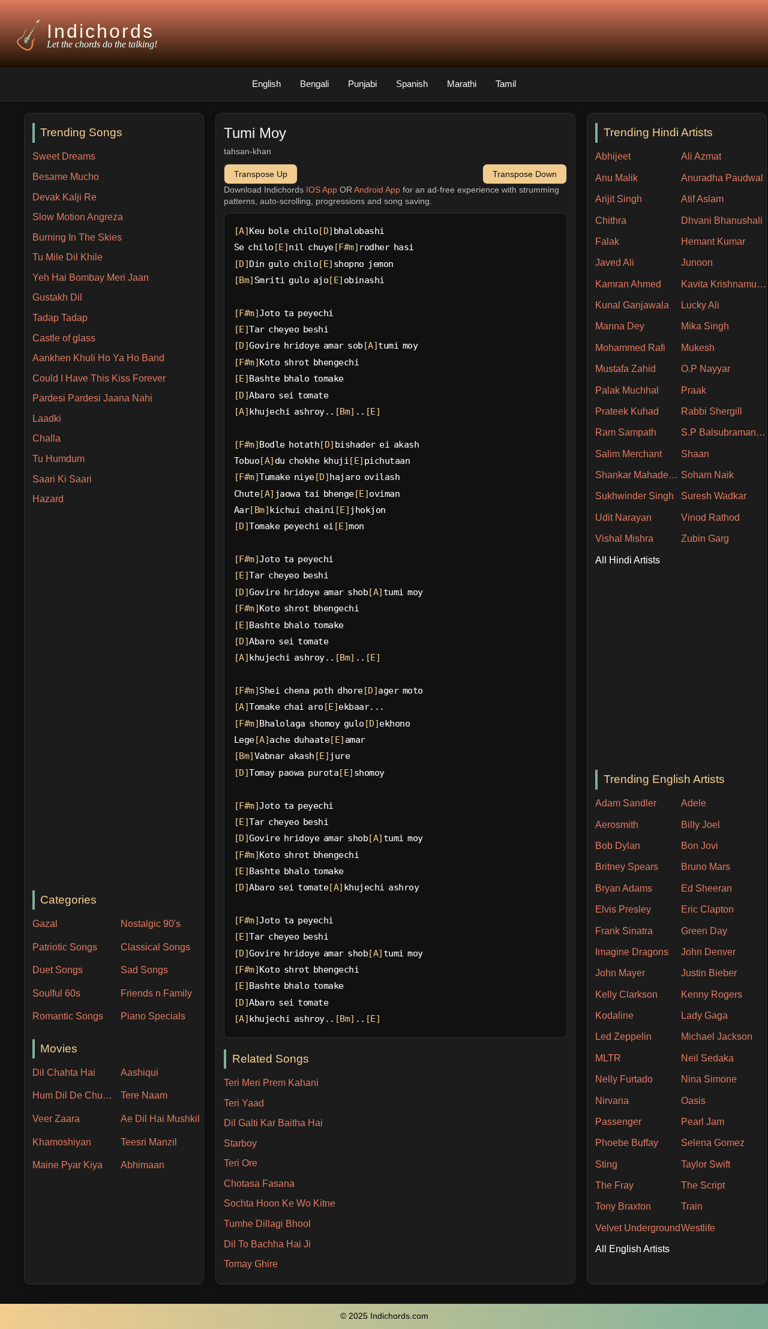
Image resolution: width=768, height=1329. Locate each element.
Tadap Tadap (60, 318)
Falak (607, 241)
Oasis (693, 1101)
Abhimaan (142, 1165)
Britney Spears (626, 867)
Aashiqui (139, 1072)
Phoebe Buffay (626, 1143)
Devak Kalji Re (64, 197)
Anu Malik (616, 178)
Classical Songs (155, 947)
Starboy (240, 1143)
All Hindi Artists (627, 560)
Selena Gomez (713, 1143)
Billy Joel (700, 825)
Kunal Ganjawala (632, 305)
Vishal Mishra (624, 538)
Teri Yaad (244, 1103)
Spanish (412, 84)
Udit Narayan (623, 517)
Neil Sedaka (707, 1058)
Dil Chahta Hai (63, 1072)
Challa (46, 438)
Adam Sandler (625, 803)
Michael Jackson (716, 1036)
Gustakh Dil (57, 297)
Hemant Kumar (713, 241)
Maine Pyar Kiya (67, 1165)
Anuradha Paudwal (722, 178)
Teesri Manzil (149, 1142)
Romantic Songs (67, 1016)
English (266, 84)
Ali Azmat (701, 156)
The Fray (614, 1185)
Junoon (697, 262)
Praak (693, 390)
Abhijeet (613, 156)
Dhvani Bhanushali (722, 220)
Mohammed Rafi (630, 348)
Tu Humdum (58, 459)
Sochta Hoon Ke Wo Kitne (279, 1203)
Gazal (45, 924)
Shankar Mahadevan (638, 475)
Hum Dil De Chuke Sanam (73, 1095)
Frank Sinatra (624, 931)
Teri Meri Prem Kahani (271, 1083)
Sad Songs (144, 970)
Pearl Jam (702, 1122)
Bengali (314, 84)
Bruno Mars (705, 867)
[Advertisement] (117, 699)
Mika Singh (705, 326)
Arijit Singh (618, 199)
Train (692, 1206)
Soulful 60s (56, 993)
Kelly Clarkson (626, 994)
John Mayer (620, 973)
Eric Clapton (707, 909)
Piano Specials (153, 1016)
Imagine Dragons (631, 952)
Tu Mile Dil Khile (67, 257)
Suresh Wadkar (713, 496)
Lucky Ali (700, 305)
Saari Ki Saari (62, 479)
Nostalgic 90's (151, 924)
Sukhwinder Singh (634, 496)
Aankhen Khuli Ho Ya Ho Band (98, 358)
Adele (693, 803)
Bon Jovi (699, 846)
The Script (703, 1185)
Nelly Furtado (624, 1079)
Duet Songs (57, 970)
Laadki (46, 418)
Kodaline (614, 1015)
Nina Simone (709, 1079)
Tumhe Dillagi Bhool (267, 1224)
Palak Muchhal (627, 390)
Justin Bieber (709, 973)
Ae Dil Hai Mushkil (160, 1119)
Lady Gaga (704, 1015)
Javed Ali (614, 262)
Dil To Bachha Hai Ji (267, 1244)
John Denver (708, 952)
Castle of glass (63, 338)
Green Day (704, 931)
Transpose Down (525, 174)
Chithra (610, 220)
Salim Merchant (628, 454)
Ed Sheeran (706, 888)
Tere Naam (144, 1095)
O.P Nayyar (705, 369)
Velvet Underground (637, 1228)
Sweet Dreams (63, 156)
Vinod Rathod (710, 517)
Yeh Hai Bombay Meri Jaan (90, 277)
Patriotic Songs (64, 947)
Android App (377, 189)
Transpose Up (260, 174)
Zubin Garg (705, 538)
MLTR (608, 1058)
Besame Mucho (65, 177)
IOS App (321, 189)
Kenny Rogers (711, 994)
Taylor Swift (705, 1164)
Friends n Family (156, 993)
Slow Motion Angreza (77, 217)
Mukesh (698, 348)
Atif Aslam (702, 199)
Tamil (506, 84)
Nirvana (612, 1101)
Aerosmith (616, 825)
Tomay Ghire (251, 1264)
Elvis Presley (623, 909)
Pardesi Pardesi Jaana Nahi (92, 398)
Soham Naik (707, 475)
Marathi (461, 84)
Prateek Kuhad (627, 411)
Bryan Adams (623, 888)
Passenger (618, 1122)
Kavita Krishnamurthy (724, 284)
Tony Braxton (623, 1206)
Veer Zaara (56, 1119)
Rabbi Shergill (711, 411)
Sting (606, 1164)
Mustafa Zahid (625, 369)
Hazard (48, 499)
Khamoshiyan (61, 1142)
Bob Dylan (617, 846)
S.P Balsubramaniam (724, 432)
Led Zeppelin (623, 1036)
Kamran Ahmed (628, 284)
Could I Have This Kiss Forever (99, 378)
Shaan (695, 454)
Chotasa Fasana (259, 1183)
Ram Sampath (625, 432)
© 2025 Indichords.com (384, 1316)
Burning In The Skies (77, 237)
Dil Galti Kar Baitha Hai (273, 1123)
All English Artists (632, 1249)
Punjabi (362, 84)
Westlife (698, 1228)
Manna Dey (619, 326)
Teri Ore (240, 1163)
